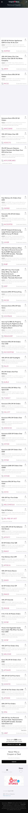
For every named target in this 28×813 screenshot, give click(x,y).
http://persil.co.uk (7, 795)
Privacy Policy (23, 804)
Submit (14, 761)
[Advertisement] (14, 22)
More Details (23, 577)
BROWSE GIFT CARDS (13, 744)
